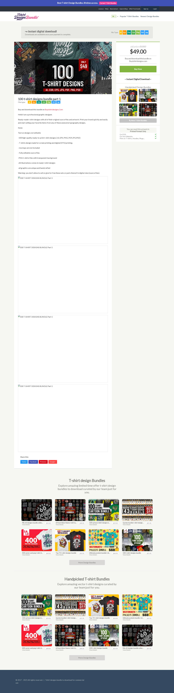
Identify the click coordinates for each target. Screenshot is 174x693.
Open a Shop (124, 9)
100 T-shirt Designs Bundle (132, 553)
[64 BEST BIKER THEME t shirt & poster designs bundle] (148, 115)
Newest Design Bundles (149, 16)
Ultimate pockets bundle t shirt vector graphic (99, 553)
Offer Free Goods (134, 9)
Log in (155, 9)
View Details (26, 524)
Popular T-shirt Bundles (129, 16)
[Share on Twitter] (24, 461)
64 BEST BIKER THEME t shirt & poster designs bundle (66, 523)
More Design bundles (87, 658)
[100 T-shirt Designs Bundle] (148, 101)
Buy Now (138, 69)
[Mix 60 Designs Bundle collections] (36, 510)
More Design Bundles (87, 562)
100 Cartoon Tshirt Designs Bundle (99, 523)
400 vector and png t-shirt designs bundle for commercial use (32, 553)
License (101, 9)
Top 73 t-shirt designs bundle (66, 553)
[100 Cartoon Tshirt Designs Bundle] (128, 115)
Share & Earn (114, 9)
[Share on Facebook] (33, 461)
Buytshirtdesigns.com (54, 109)
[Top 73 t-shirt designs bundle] (128, 101)
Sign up (146, 9)
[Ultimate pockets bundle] (104, 540)
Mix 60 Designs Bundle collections (32, 523)
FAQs (107, 9)
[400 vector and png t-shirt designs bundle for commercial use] (36, 540)
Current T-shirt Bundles (108, 3)
